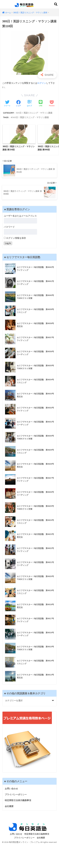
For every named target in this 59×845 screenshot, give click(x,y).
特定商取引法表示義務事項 (18, 800)
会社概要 (9, 806)
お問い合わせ (11, 788)
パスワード (9, 227)
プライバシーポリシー (16, 794)
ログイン (41, 83)
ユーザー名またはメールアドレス (20, 216)
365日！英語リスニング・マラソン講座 (34, 112)
